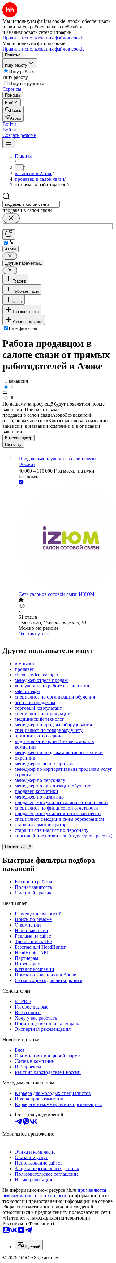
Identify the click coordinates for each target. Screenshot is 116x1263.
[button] (9, 124)
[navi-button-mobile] (8, 143)
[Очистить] (11, 218)
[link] (13, 110)
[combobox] (31, 204)
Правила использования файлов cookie (43, 49)
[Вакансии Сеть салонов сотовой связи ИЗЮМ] (64, 539)
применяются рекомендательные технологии (54, 1192)
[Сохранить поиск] (8, 234)
